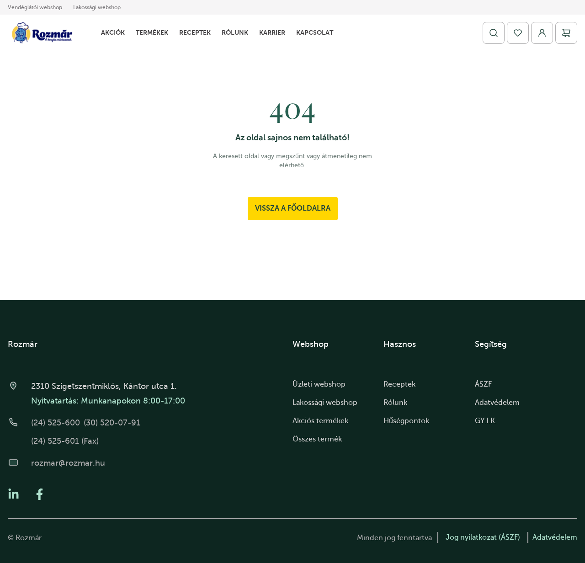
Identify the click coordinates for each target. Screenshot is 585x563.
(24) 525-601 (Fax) (65, 441)
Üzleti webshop (319, 384)
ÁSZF (483, 384)
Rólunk (235, 32)
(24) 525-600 (55, 422)
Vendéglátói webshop (35, 7)
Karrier (272, 32)
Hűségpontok (406, 421)
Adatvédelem (497, 402)
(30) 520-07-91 (112, 422)
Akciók (113, 32)
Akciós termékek (320, 421)
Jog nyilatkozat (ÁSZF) (483, 537)
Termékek (152, 32)
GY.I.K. (486, 421)
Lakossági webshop (97, 7)
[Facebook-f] (39, 494)
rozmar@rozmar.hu (68, 462)
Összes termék (317, 439)
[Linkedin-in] (13, 494)
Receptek (195, 32)
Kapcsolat (314, 32)
